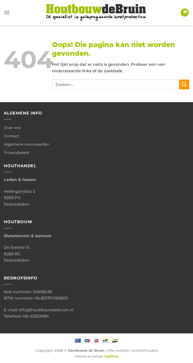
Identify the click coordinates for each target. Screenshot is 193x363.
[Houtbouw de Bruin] (96, 12)
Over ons (12, 127)
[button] (7, 12)
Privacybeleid (16, 152)
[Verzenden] (184, 84)
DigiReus (111, 356)
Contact (11, 136)
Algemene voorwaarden (27, 144)
